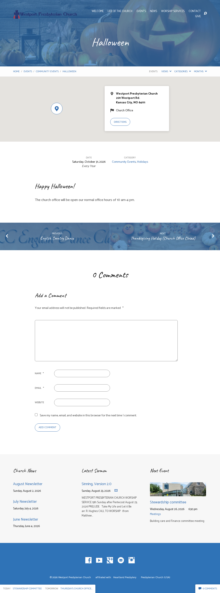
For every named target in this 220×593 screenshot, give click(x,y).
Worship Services (173, 11)
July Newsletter (25, 502)
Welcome (98, 11)
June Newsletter (25, 519)
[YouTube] (99, 560)
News (153, 11)
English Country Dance (57, 238)
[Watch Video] (116, 490)
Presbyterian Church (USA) (155, 577)
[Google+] (110, 560)
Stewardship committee (168, 502)
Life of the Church (120, 11)
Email (39, 388)
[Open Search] (205, 13)
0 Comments (209, 589)
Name (39, 373)
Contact (195, 11)
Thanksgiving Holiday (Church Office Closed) (163, 238)
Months (199, 71)
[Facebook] (88, 560)
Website (39, 402)
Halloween (69, 71)
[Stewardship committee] (178, 493)
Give (198, 16)
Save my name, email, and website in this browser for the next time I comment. (88, 415)
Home (16, 71)
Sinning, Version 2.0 (97, 484)
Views (165, 71)
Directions (120, 122)
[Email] (121, 560)
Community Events (47, 71)
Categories (181, 71)
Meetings (155, 514)
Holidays (142, 161)
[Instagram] (131, 560)
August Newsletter (27, 484)
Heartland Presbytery (125, 577)
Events (141, 11)
